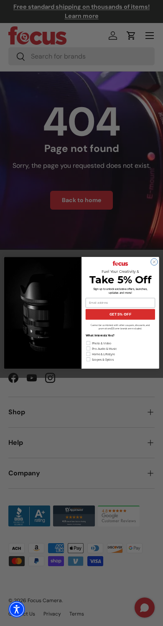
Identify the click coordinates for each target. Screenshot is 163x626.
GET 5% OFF (120, 315)
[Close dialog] (154, 262)
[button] (16, 609)
